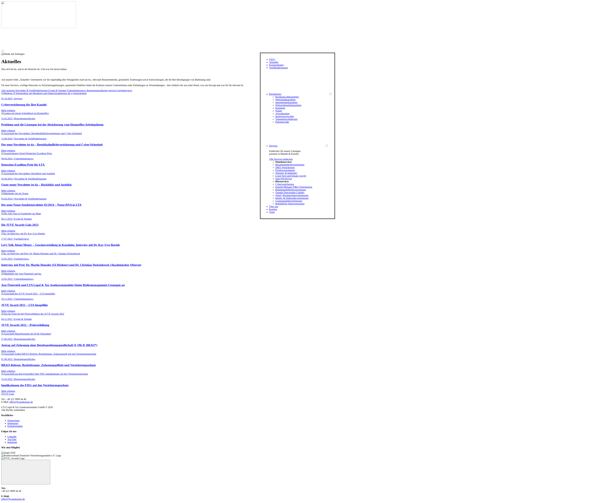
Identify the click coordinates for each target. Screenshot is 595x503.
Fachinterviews (124, 90)
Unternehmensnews (77, 90)
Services (112, 90)
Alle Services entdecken (281, 159)
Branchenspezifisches (97, 90)
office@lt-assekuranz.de (21, 402)
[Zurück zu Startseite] (38, 27)
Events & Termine (57, 90)
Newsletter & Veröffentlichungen (31, 90)
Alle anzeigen (8, 90)
